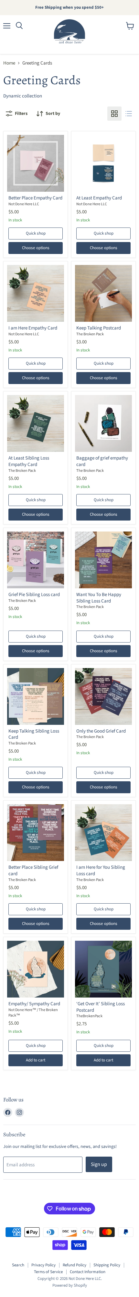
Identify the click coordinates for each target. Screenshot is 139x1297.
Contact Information (87, 1272)
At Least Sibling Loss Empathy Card (28, 461)
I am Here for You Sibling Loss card (100, 870)
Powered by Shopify (69, 1285)
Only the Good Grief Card (101, 731)
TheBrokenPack (89, 1016)
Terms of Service (48, 1272)
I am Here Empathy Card (32, 328)
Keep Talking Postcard (98, 328)
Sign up (99, 1164)
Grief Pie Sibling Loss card (34, 594)
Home (9, 63)
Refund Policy (74, 1265)
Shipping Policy (106, 1265)
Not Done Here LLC (23, 204)
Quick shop (36, 233)
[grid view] (114, 113)
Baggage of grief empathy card (102, 461)
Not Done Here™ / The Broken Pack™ (33, 1012)
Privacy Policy (43, 1265)
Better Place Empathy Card (35, 198)
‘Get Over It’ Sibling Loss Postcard (100, 1007)
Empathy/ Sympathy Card (34, 1003)
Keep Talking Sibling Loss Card (33, 734)
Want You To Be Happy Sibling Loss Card (98, 597)
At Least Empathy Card (99, 198)
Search (18, 1265)
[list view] (129, 113)
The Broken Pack (90, 334)
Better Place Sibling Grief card (33, 870)
